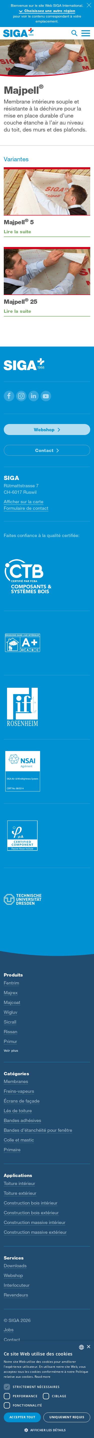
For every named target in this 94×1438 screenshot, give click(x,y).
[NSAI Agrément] (47, 771)
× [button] (88, 1347)
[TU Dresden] (47, 899)
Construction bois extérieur (31, 1212)
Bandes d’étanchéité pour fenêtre (38, 1130)
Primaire (12, 1149)
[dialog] (47, 1389)
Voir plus (11, 1050)
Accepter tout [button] (22, 1417)
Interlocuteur (17, 1285)
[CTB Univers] (47, 576)
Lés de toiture (18, 1110)
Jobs (9, 1329)
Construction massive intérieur (34, 1222)
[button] (9, 396)
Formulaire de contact (26, 508)
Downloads (15, 1265)
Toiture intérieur (19, 1183)
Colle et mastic (19, 1139)
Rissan (10, 1031)
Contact (44, 450)
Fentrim (11, 983)
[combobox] (81, 1347)
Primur (10, 1041)
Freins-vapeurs (19, 1091)
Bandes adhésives (22, 1120)
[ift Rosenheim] (47, 706)
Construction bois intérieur (30, 1203)
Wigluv (10, 1012)
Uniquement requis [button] (66, 1417)
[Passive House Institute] (47, 835)
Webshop (44, 429)
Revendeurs (16, 1295)
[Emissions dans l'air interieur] (47, 642)
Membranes (16, 1081)
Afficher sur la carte (23, 501)
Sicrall (10, 1021)
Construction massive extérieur (35, 1232)
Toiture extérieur (20, 1193)
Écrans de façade (22, 1101)
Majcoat (12, 1002)
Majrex (11, 992)
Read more (43, 1376)
